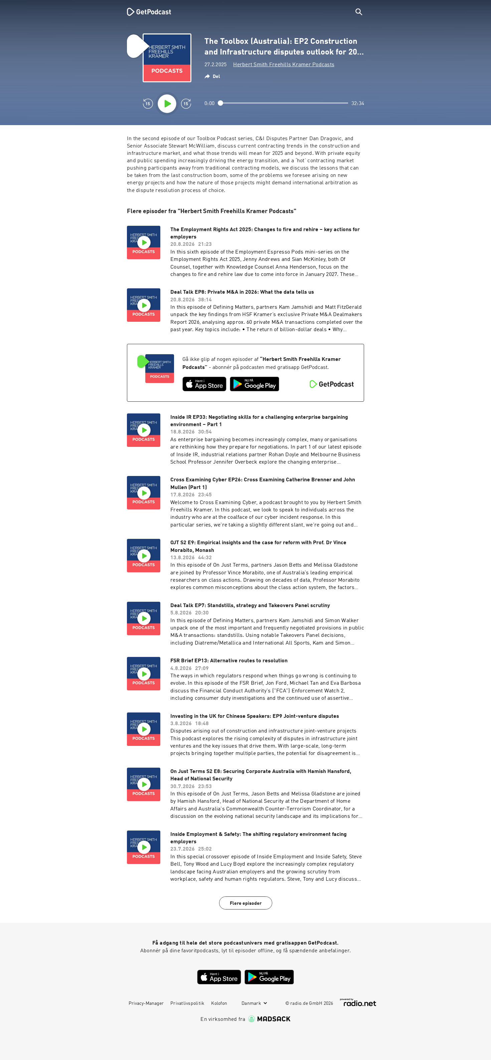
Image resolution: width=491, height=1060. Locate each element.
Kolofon (219, 1003)
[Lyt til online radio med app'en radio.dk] (358, 1002)
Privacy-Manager (146, 1003)
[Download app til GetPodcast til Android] (254, 384)
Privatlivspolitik (187, 1003)
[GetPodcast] (144, 11)
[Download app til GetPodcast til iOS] (204, 384)
